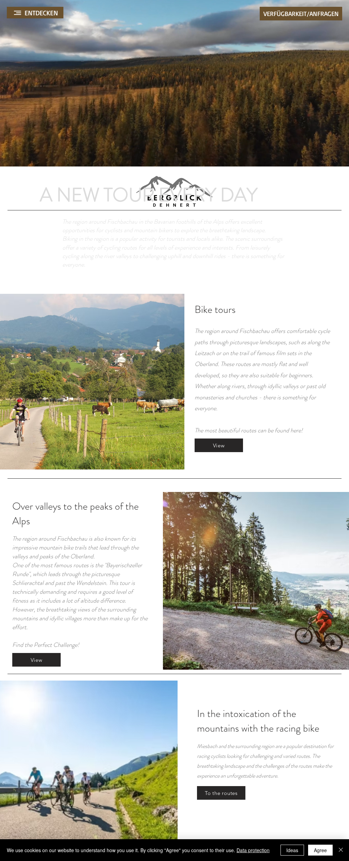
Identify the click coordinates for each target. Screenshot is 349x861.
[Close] (341, 850)
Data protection (253, 850)
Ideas (292, 850)
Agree (320, 850)
